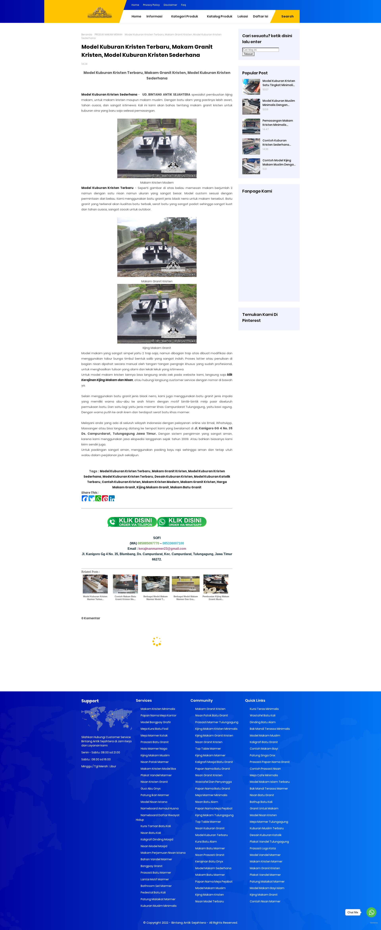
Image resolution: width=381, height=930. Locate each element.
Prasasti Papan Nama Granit (269, 762)
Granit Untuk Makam (263, 808)
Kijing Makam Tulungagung (214, 815)
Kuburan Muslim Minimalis (158, 906)
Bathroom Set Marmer (156, 886)
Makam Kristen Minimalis (157, 709)
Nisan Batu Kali (150, 833)
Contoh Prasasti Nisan (265, 769)
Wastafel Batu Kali (262, 715)
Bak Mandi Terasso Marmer (268, 789)
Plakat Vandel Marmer (156, 775)
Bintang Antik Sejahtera (188, 922)
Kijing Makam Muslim (155, 755)
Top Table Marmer (208, 749)
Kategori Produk (184, 16)
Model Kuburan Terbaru (211, 835)
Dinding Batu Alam (262, 722)
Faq (183, 5)
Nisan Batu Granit (261, 795)
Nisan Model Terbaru (209, 901)
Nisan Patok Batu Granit (211, 715)
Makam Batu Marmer (210, 848)
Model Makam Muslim (210, 888)
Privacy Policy (151, 5)
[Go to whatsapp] (371, 912)
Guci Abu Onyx (150, 789)
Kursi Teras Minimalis (264, 709)
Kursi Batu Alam (206, 842)
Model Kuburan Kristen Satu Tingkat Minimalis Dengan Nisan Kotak (279, 83)
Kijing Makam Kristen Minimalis (216, 729)
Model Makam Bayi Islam (266, 888)
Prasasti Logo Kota (262, 848)
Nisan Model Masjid (153, 846)
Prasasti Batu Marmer (155, 873)
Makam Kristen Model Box (158, 769)
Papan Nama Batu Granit (212, 769)
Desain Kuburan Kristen (173, 476)
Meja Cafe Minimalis (263, 775)
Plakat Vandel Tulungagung (269, 842)
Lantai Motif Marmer (154, 879)
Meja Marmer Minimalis (211, 795)
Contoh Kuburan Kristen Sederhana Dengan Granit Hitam (278, 142)
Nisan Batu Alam (206, 802)
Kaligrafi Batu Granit (263, 742)
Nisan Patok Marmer (154, 762)
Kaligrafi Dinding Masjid (156, 839)
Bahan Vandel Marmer (156, 859)
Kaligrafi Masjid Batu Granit (214, 762)
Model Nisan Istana (153, 802)
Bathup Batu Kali (260, 802)
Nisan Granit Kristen (208, 742)
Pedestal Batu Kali (153, 892)
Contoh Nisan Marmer (264, 901)
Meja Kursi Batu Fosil (154, 729)
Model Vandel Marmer (265, 855)
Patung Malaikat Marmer (157, 899)
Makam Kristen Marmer (265, 861)
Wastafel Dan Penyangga (213, 782)
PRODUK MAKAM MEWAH (108, 34)
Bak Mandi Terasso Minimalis (269, 729)
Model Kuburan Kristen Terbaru (125, 471)
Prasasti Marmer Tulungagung (216, 722)
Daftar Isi (260, 16)
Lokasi (243, 16)
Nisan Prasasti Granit (209, 855)
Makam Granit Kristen (169, 471)
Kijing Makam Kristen (209, 895)
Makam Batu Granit (185, 487)
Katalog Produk (219, 16)
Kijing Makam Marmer (210, 755)
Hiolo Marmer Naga (153, 749)
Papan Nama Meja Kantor (158, 715)
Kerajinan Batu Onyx (209, 861)
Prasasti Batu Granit (154, 742)
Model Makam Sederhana (213, 868)
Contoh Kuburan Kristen (121, 482)
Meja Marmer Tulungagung (268, 822)
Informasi (154, 16)
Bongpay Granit (151, 866)
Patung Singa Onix (262, 755)
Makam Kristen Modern (160, 482)
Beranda (86, 34)
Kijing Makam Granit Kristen (214, 735)
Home (135, 5)
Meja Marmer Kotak (154, 735)
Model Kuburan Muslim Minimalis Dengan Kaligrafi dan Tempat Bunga (279, 103)
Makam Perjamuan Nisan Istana (163, 853)
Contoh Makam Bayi (263, 749)
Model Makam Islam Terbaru (269, 782)
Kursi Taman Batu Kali (155, 826)
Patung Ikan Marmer (154, 795)
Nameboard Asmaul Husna (159, 808)
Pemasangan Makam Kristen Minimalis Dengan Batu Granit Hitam (278, 123)
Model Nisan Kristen (263, 815)
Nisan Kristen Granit (154, 782)
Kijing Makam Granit (153, 487)
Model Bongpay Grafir (155, 722)
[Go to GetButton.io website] (371, 923)
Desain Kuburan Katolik (265, 835)
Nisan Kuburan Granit (210, 828)
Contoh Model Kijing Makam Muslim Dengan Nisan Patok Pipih (279, 162)
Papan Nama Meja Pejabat (214, 808)
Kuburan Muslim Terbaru (266, 828)
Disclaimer (170, 5)
